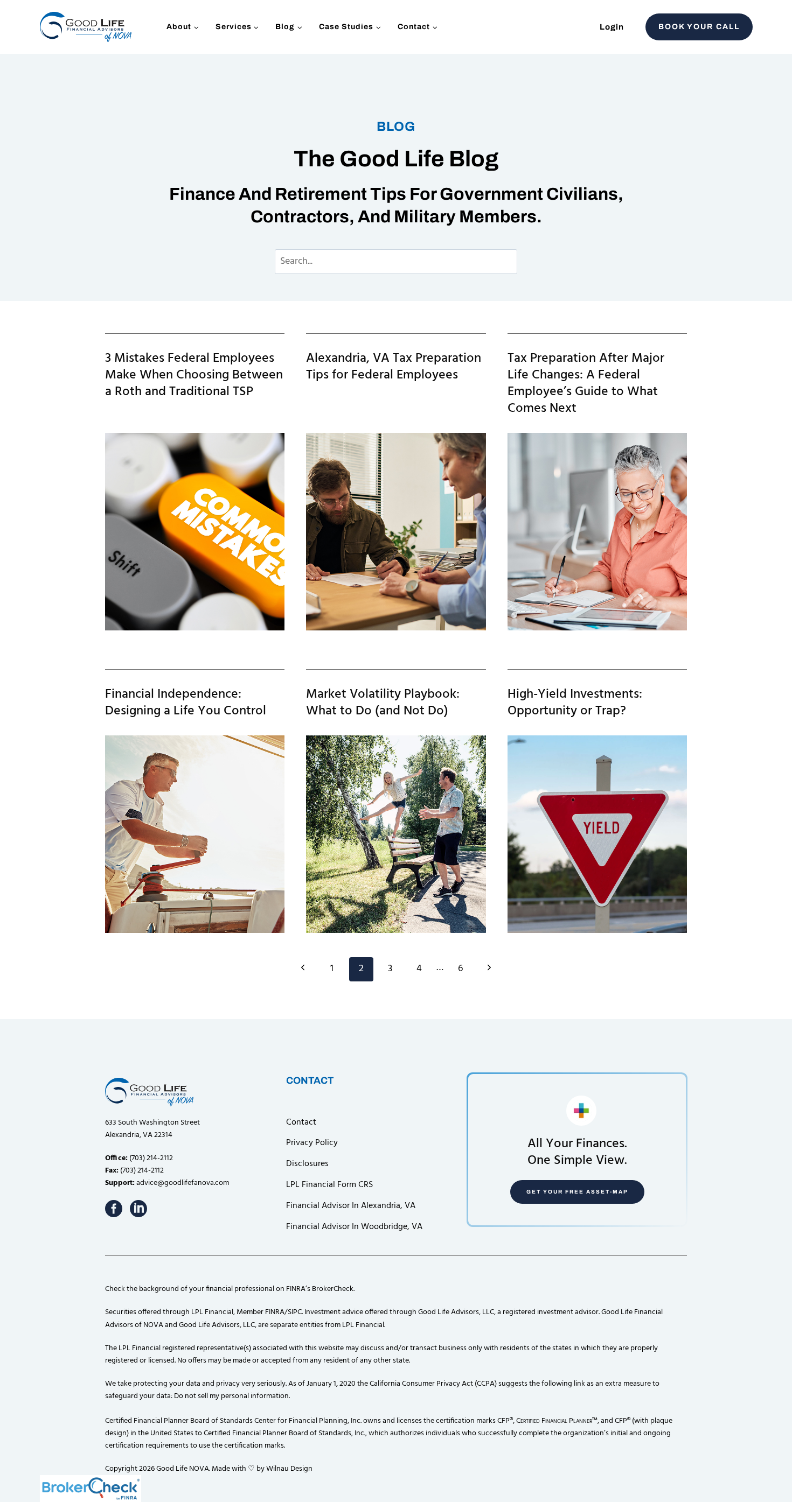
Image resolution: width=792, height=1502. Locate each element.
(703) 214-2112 (151, 1158)
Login (612, 27)
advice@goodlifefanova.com (182, 1183)
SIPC (295, 1312)
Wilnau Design (289, 1469)
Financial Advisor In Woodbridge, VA (354, 1227)
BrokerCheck (332, 1289)
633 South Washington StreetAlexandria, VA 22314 (152, 1129)
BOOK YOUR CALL (699, 27)
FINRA (274, 1312)
